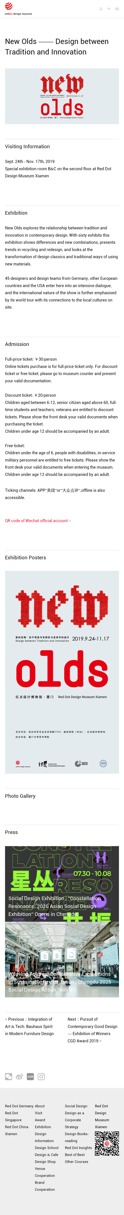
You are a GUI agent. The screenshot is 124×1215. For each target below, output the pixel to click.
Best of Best (75, 1155)
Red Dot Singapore (13, 1116)
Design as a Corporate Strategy (74, 1120)
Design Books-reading (77, 1137)
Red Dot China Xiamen (16, 1130)
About (40, 1106)
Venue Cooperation (45, 1172)
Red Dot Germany (19, 1106)
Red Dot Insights (78, 1148)
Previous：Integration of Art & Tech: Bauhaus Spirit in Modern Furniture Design (29, 1026)
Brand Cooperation (45, 1186)
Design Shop (45, 1162)
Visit (38, 1113)
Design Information (44, 1137)
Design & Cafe (46, 1155)
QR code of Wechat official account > (38, 521)
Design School (47, 1148)
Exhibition (43, 1127)
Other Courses (76, 1162)
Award (40, 1120)
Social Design (76, 1106)
